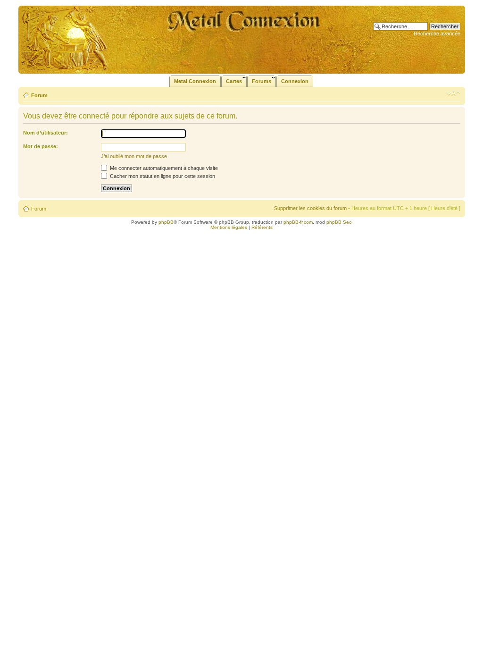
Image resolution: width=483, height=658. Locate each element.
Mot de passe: (40, 146)
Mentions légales (228, 227)
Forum (39, 95)
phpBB (166, 222)
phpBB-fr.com (298, 222)
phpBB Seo (339, 222)
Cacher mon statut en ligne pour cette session (161, 176)
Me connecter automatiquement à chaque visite (163, 168)
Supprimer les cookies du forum (310, 208)
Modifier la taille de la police (453, 93)
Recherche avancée (437, 33)
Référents (262, 227)
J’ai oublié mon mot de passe (134, 156)
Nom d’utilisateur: (45, 132)
